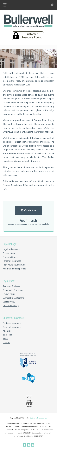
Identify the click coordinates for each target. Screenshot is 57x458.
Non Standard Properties (14, 268)
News (5, 338)
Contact (6, 342)
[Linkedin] (28, 445)
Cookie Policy (9, 301)
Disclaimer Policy (11, 305)
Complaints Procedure (13, 290)
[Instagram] (32, 445)
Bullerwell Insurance (38, 418)
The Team (7, 334)
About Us (7, 331)
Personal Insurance (12, 260)
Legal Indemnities (11, 249)
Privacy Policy (9, 294)
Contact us (30, 210)
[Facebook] (24, 445)
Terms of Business (11, 286)
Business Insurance (12, 323)
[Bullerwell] (28, 26)
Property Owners (10, 257)
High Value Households (14, 264)
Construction (9, 253)
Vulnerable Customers (13, 297)
